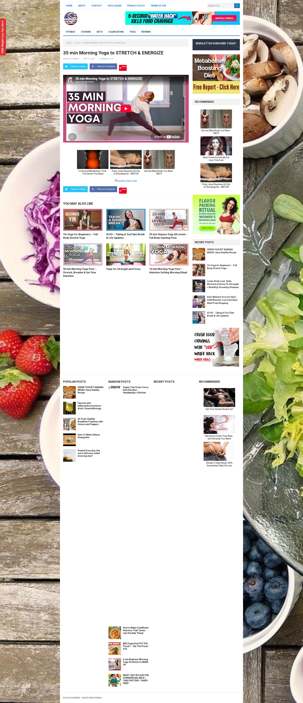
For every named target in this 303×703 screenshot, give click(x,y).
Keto (100, 32)
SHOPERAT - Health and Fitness (86, 698)
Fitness (70, 32)
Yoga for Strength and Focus (123, 269)
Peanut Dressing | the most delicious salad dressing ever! (89, 453)
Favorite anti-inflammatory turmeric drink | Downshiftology (89, 406)
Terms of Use (158, 5)
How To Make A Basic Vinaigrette (89, 436)
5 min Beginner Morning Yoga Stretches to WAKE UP (135, 662)
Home (69, 5)
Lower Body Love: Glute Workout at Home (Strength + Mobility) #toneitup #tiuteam (223, 284)
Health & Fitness (71, 59)
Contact (96, 5)
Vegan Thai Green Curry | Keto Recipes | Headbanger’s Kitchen (136, 390)
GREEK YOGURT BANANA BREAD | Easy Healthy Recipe (90, 390)
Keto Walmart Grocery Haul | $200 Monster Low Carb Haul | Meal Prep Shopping (222, 300)
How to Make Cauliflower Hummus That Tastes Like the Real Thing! (136, 630)
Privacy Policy (136, 5)
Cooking (86, 32)
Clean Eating (116, 32)
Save (124, 66)
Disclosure (115, 5)
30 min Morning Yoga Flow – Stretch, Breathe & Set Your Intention (79, 272)
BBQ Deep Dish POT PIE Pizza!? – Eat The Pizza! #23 (135, 646)
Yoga (133, 32)
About (82, 5)
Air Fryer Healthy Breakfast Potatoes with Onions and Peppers (90, 422)
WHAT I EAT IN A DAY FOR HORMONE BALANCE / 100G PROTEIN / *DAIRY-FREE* (136, 679)
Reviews (146, 32)
